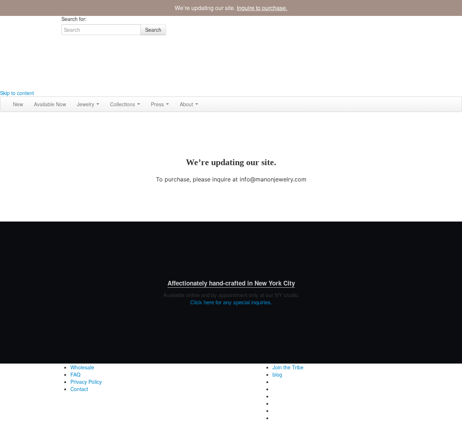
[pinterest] (63, 85)
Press (158, 104)
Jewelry (86, 104)
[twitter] (63, 71)
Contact (79, 388)
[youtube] (63, 78)
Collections (123, 104)
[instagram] (63, 56)
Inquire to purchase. (262, 8)
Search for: (74, 18)
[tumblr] (63, 64)
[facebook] (63, 49)
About (187, 104)
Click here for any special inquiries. (231, 302)
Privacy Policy (86, 381)
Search (153, 29)
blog (277, 374)
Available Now (50, 104)
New (18, 104)
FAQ (75, 374)
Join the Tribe (288, 367)
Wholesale (82, 367)
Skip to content (17, 92)
